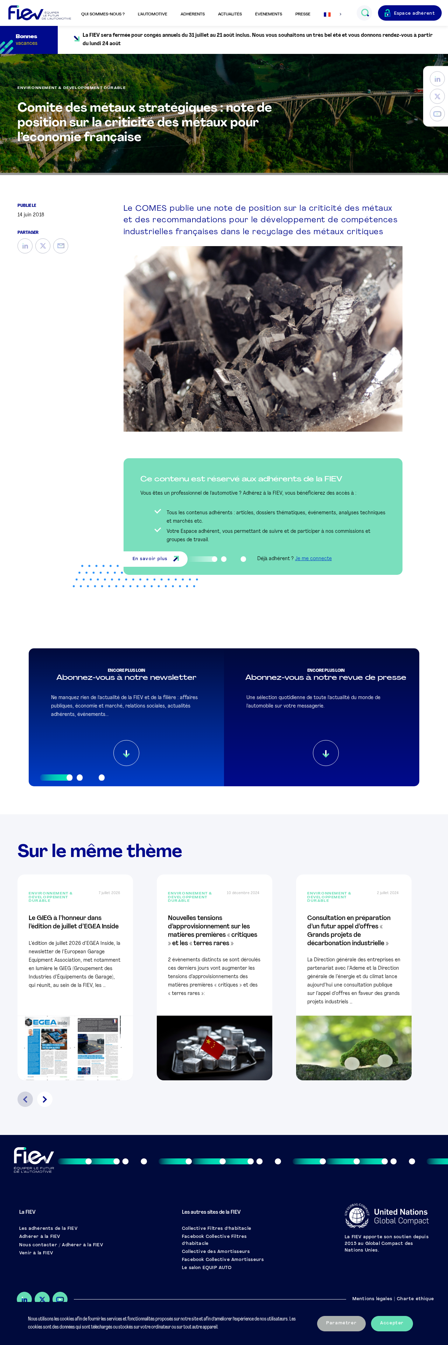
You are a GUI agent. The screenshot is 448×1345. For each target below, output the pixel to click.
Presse (302, 14)
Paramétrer (341, 1323)
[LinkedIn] (437, 78)
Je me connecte (313, 559)
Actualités (230, 14)
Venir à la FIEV (36, 1253)
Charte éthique (415, 1299)
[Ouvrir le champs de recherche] (365, 13)
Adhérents (193, 14)
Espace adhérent (414, 14)
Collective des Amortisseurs (216, 1252)
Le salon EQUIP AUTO (207, 1268)
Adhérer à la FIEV (39, 1237)
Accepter (392, 1323)
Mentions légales (372, 1299)
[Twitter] (437, 96)
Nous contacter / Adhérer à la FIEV (61, 1245)
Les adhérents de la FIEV (48, 1229)
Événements (268, 14)
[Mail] (60, 245)
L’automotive (152, 14)
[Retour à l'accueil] (39, 13)
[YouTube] (437, 113)
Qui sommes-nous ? (103, 14)
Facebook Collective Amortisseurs (223, 1260)
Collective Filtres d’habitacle (216, 1229)
